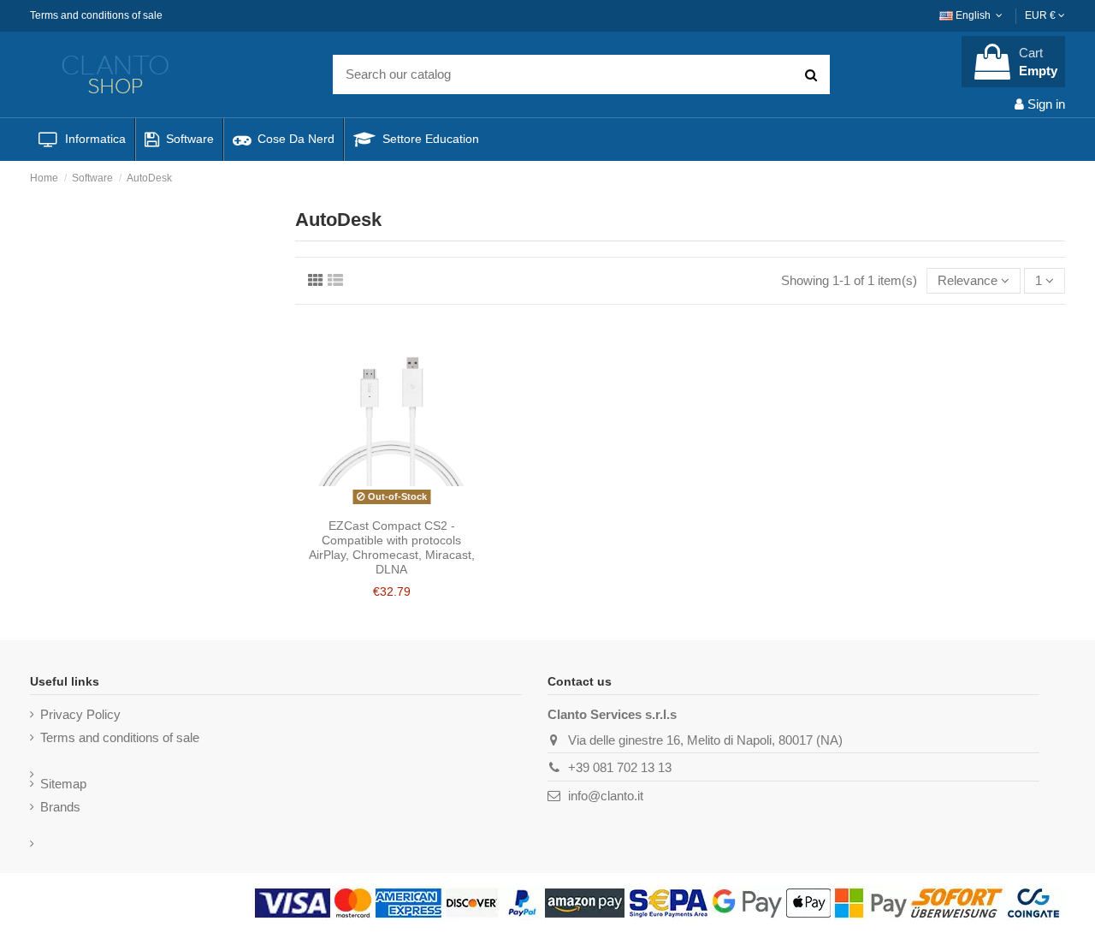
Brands (60, 806)
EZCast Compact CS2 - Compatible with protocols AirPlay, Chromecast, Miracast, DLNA (392, 547)
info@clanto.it (605, 795)
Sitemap (63, 783)
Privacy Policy (80, 714)
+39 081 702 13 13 (620, 767)
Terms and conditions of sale (96, 15)
